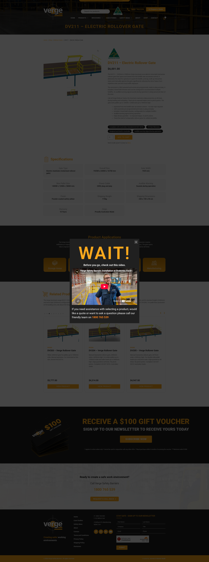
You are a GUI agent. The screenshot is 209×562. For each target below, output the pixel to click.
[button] (136, 242)
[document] (104, 281)
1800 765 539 (100, 317)
